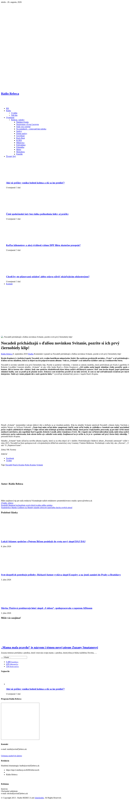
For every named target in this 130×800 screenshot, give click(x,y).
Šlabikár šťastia (22, 122)
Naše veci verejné (23, 127)
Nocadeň (9, 465)
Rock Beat (20, 138)
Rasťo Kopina (19, 465)
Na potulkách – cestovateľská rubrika (31, 129)
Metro (18, 149)
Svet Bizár (20, 136)
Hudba (31, 354)
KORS (19, 140)
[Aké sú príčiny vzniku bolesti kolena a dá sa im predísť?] (25, 178)
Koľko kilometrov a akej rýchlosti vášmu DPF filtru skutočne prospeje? (43, 245)
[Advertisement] (65, 305)
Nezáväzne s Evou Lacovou (27, 124)
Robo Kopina (30, 465)
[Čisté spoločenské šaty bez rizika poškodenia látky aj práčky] (25, 209)
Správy (19, 131)
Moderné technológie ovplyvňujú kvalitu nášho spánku (26, 505)
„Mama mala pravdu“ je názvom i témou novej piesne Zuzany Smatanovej (49, 647)
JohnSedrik (39, 798)
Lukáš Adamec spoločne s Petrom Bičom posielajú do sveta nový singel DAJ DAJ (43, 541)
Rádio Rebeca (7, 354)
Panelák (19, 154)
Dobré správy (21, 133)
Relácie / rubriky (18, 120)
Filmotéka (20, 147)
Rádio (8, 111)
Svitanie (39, 465)
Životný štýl (11, 156)
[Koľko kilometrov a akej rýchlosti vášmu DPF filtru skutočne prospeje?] (25, 240)
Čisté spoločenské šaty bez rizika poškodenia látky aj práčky (37, 214)
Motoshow (20, 152)
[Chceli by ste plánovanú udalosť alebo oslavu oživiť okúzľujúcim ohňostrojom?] (25, 272)
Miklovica (20, 143)
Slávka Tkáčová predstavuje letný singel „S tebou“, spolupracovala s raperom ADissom (46, 608)
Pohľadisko (21, 145)
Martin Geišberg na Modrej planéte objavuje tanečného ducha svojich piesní (36, 507)
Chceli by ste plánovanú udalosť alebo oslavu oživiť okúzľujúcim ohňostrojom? (48, 276)
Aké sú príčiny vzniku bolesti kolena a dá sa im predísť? (35, 182)
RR (7, 108)
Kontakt (9, 284)
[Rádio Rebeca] (13, 104)
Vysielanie (10, 117)
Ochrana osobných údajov (11, 756)
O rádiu (14, 113)
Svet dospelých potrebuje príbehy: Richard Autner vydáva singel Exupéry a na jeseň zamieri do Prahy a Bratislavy (61, 574)
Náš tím (14, 115)
